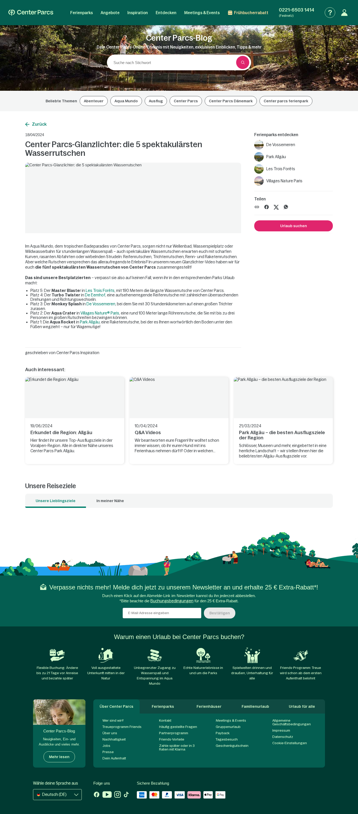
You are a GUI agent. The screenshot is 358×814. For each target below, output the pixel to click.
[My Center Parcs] (344, 12)
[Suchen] (242, 62)
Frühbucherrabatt (251, 12)
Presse (108, 752)
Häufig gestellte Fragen (178, 727)
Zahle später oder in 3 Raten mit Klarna (177, 747)
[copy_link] (256, 207)
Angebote (110, 12)
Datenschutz (282, 737)
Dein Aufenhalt (114, 758)
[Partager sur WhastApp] (286, 206)
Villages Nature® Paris (99, 313)
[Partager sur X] (276, 206)
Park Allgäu (90, 322)
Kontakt (165, 720)
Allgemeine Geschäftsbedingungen (291, 722)
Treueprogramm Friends (122, 727)
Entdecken (166, 12)
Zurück (39, 124)
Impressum (281, 730)
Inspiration (137, 12)
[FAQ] (330, 12)
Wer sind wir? (113, 720)
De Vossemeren (100, 304)
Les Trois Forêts (100, 290)
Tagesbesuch (227, 739)
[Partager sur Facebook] (266, 206)
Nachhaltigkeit (114, 739)
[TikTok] (126, 795)
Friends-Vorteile (171, 739)
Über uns (109, 733)
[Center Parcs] (30, 12)
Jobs (106, 746)
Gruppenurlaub (228, 727)
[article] (74, 420)
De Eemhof (95, 295)
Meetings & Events (202, 12)
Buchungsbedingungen (171, 601)
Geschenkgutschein (232, 746)
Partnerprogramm (173, 733)
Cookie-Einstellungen (289, 743)
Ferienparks (81, 12)
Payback (223, 733)
